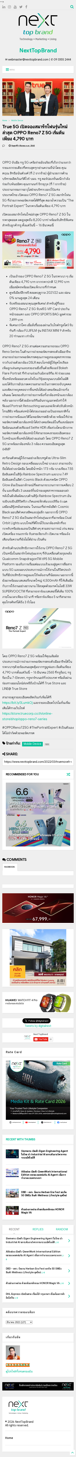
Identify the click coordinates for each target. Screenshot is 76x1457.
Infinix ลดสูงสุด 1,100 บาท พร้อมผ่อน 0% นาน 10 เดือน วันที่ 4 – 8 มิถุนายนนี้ (37, 837)
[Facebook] (26, 7)
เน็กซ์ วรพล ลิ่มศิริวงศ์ (18, 1365)
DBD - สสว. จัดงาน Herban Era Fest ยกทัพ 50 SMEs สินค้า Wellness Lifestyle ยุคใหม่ (44, 1194)
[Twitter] (21, 7)
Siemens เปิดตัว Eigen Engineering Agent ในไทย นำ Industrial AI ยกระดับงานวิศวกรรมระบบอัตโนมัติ (44, 1154)
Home (4, 120)
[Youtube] (15, 7)
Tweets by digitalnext (38, 1026)
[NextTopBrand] (38, 40)
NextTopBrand (38, 50)
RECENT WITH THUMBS (20, 1139)
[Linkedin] (3, 7)
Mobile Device (17, 120)
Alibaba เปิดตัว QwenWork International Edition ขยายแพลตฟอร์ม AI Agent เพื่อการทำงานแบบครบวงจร (44, 1175)
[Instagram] (9, 7)
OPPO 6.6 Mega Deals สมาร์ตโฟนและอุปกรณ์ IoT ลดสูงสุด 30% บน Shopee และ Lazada (35, 805)
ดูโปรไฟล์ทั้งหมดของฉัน (19, 1371)
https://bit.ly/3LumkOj (17, 703)
